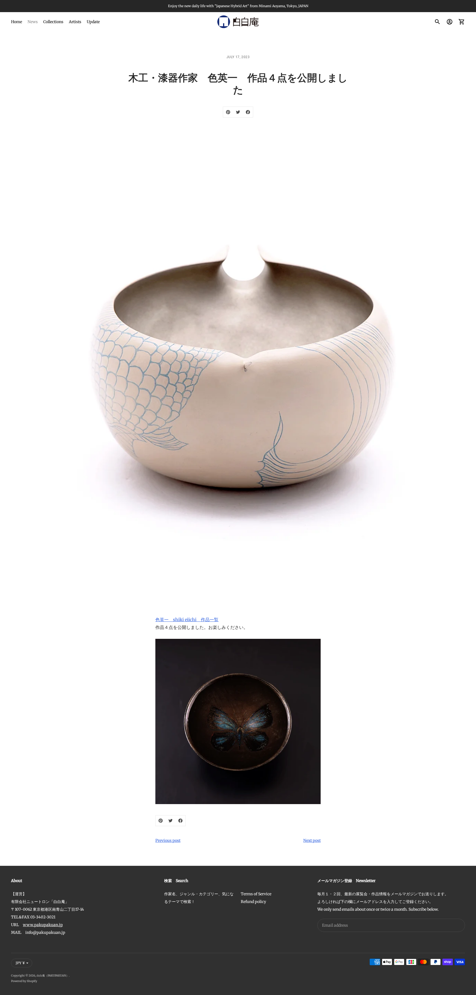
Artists (75, 21)
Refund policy (253, 901)
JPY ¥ (20, 963)
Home (16, 21)
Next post (312, 840)
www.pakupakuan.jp (43, 924)
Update (93, 21)
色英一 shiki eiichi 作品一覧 (186, 619)
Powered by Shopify (24, 981)
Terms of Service (256, 893)
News (33, 21)
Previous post (167, 840)
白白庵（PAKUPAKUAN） (53, 975)
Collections (53, 21)
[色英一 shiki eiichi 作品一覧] (238, 721)
